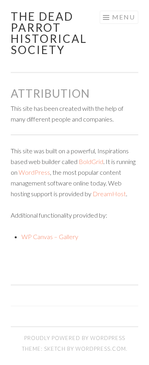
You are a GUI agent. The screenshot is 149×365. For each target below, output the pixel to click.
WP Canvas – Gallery (49, 236)
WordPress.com (100, 349)
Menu (123, 17)
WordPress (34, 172)
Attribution (50, 93)
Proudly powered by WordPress (74, 338)
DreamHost (109, 193)
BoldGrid (91, 161)
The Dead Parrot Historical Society (49, 33)
